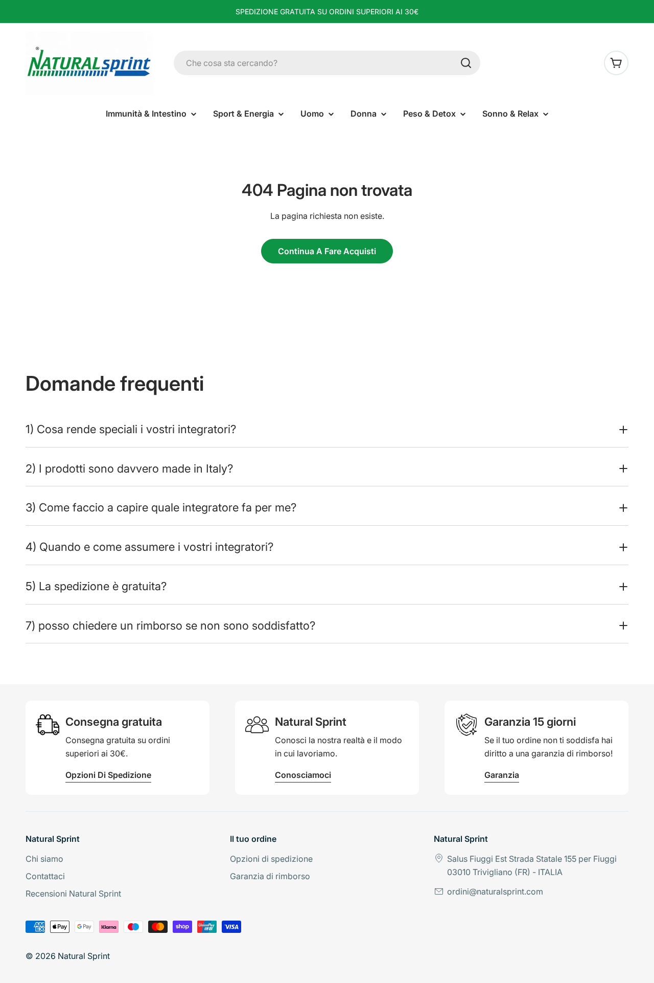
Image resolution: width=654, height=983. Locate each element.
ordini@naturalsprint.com (495, 891)
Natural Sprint (84, 956)
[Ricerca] (466, 63)
